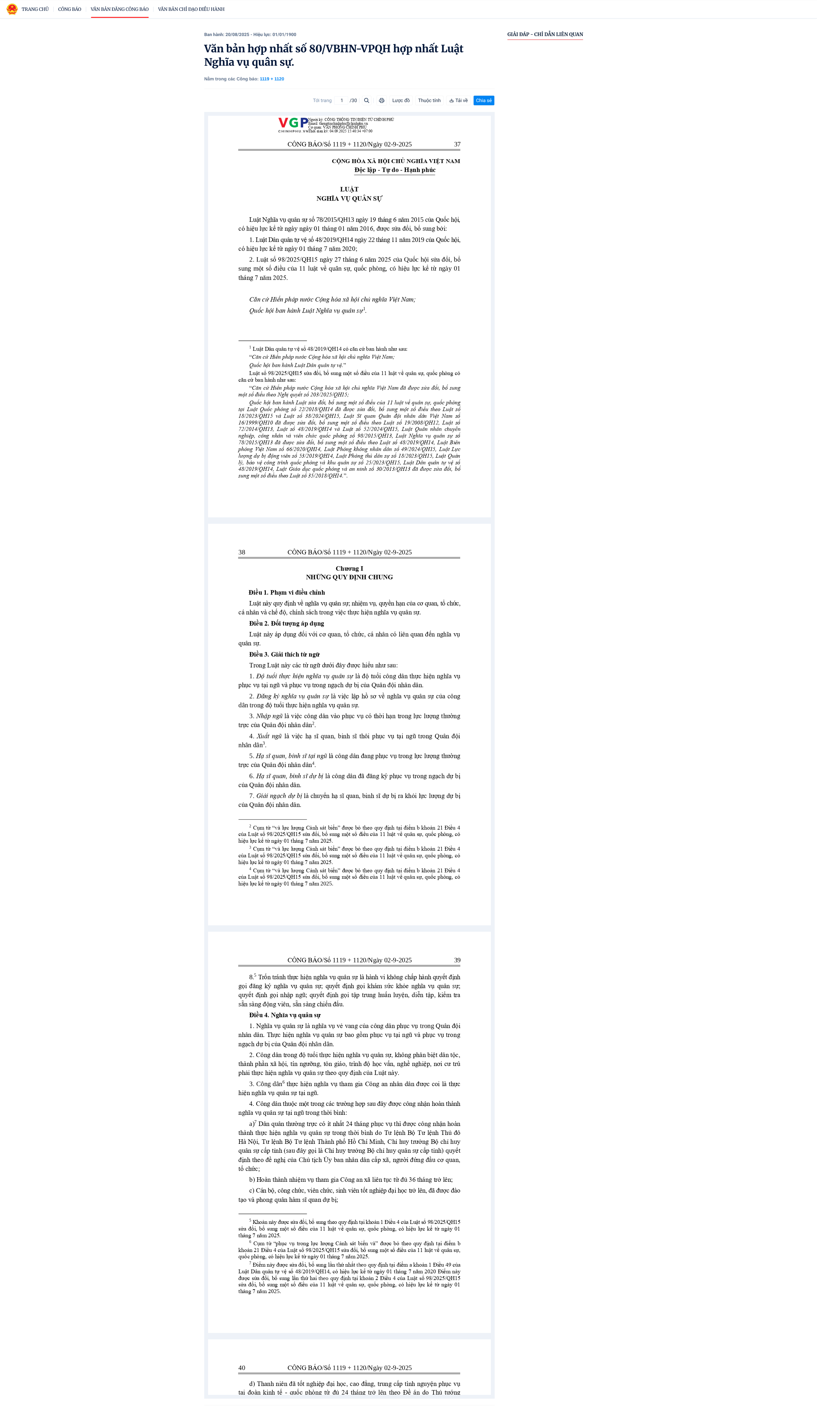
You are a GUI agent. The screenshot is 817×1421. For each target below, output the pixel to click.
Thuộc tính (429, 100)
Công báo (69, 9)
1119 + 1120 (272, 78)
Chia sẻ (484, 100)
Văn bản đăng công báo (120, 9)
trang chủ (35, 9)
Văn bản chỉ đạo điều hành (191, 9)
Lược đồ (401, 100)
